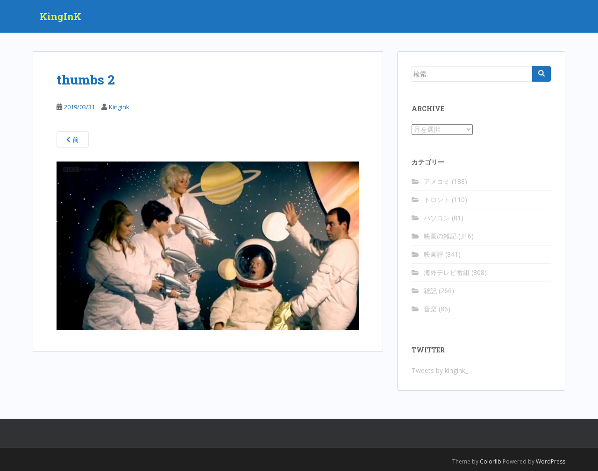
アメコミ (437, 181)
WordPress (550, 461)
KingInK (60, 16)
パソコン (437, 217)
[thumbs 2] (208, 245)
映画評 (433, 254)
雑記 (430, 290)
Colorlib (490, 461)
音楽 (430, 308)
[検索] (541, 74)
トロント (437, 199)
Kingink (119, 107)
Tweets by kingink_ (440, 370)
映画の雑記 (440, 236)
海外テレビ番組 (447, 272)
